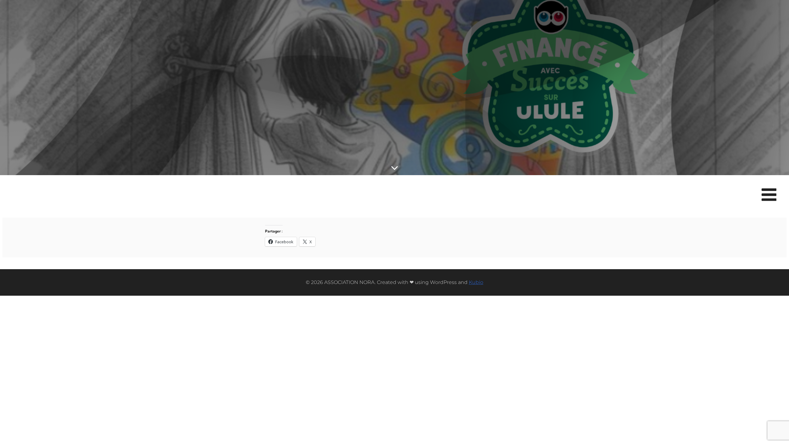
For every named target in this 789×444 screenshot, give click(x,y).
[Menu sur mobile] (769, 195)
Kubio (476, 282)
